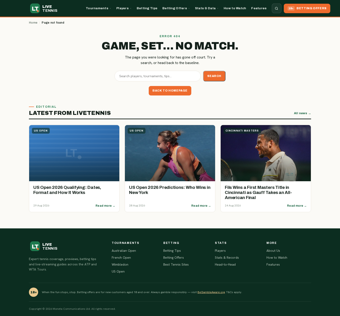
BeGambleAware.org (211, 292)
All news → (302, 113)
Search (214, 76)
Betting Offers (174, 8)
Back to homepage (170, 90)
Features (258, 8)
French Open (121, 257)
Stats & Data (205, 8)
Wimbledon (120, 264)
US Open (118, 271)
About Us (273, 251)
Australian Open (124, 251)
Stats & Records (227, 257)
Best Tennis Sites (176, 264)
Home (33, 22)
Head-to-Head (225, 264)
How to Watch (235, 8)
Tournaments (97, 8)
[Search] (276, 8)
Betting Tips (147, 8)
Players (122, 8)
